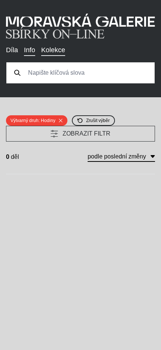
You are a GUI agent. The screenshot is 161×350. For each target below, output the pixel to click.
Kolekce (53, 50)
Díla (12, 50)
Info (29, 50)
